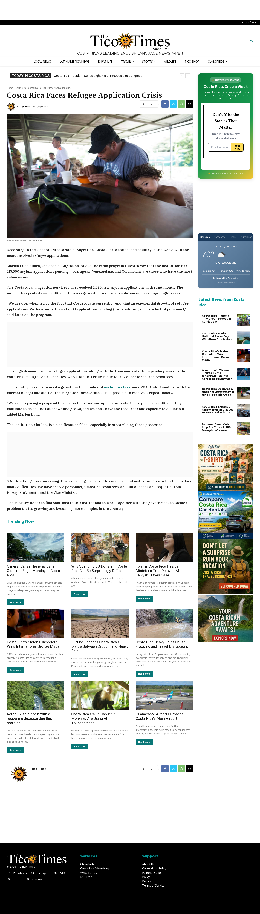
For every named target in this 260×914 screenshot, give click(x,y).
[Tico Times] (12, 106)
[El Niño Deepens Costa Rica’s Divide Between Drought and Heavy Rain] (100, 623)
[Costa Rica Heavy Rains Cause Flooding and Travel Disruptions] (164, 623)
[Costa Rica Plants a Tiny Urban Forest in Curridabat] (243, 320)
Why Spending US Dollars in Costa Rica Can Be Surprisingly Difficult (99, 568)
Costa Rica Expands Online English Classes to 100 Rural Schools (217, 409)
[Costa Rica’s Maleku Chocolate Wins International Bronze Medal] (35, 623)
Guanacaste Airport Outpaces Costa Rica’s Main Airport (160, 716)
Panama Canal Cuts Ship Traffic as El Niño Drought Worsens (217, 427)
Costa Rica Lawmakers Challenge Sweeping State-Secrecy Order (99, 76)
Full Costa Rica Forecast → (225, 278)
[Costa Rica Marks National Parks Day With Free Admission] (243, 337)
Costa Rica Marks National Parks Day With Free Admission (217, 336)
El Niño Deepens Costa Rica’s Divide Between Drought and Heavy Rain (99, 646)
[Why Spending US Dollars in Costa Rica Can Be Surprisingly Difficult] (100, 547)
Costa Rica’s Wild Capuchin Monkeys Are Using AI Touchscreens (93, 718)
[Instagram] (32, 873)
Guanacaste (219, 237)
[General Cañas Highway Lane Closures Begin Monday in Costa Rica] (35, 547)
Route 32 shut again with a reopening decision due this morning (29, 718)
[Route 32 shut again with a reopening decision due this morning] (35, 695)
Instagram (43, 873)
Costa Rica (20, 87)
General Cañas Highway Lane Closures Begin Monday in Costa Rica (33, 570)
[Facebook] (165, 104)
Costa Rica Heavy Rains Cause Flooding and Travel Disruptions (162, 644)
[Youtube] (28, 879)
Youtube (38, 879)
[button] (251, 40)
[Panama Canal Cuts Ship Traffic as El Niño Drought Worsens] (243, 428)
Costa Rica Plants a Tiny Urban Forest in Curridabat (216, 318)
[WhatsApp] (181, 104)
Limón (233, 237)
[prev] (182, 75)
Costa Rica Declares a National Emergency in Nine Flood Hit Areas (218, 391)
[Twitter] (173, 104)
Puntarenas (246, 237)
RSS (62, 873)
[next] (187, 75)
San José (205, 237)
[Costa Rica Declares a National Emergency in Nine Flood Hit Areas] (243, 393)
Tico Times (25, 106)
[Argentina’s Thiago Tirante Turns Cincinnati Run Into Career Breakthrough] (243, 374)
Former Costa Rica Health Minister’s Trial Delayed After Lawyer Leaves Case (160, 570)
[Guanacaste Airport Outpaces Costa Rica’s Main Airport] (164, 695)
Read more (15, 602)
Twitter (17, 879)
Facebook (20, 873)
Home (10, 87)
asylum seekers (117, 387)
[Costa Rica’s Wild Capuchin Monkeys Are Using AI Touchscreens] (100, 695)
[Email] (189, 104)
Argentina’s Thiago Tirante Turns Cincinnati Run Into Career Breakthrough (217, 374)
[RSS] (55, 873)
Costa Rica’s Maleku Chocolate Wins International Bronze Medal (33, 644)
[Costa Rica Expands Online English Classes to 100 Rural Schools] (243, 410)
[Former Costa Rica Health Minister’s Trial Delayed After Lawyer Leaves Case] (164, 547)
